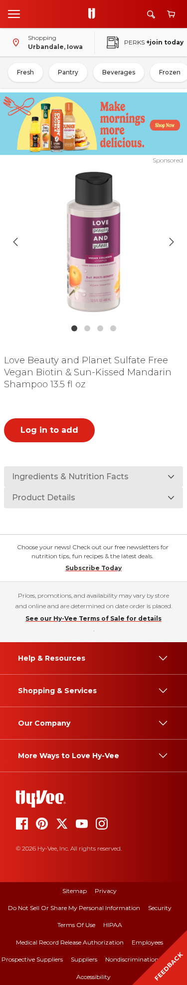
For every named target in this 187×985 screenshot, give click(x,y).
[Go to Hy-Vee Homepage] (94, 14)
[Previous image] (15, 242)
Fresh (25, 72)
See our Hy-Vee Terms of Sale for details (93, 618)
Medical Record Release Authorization (70, 942)
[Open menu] (14, 13)
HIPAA (112, 925)
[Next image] (172, 242)
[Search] (151, 14)
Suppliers (84, 959)
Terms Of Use (76, 925)
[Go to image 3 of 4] (100, 328)
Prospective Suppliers (32, 959)
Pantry (68, 72)
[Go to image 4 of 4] (113, 328)
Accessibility (93, 977)
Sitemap (74, 891)
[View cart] (171, 14)
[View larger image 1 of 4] (93, 241)
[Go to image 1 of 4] (74, 328)
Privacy (106, 891)
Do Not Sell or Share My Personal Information (74, 908)
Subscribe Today (93, 568)
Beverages (118, 72)
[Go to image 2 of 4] (87, 328)
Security (160, 908)
